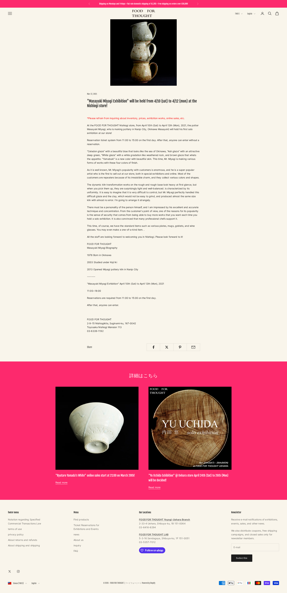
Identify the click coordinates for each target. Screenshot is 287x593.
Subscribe (241, 558)
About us (78, 540)
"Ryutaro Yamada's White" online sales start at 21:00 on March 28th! (95, 475)
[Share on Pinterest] (180, 347)
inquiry (77, 545)
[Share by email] (193, 347)
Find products (81, 519)
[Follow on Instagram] (18, 571)
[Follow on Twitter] (9, 571)
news (76, 534)
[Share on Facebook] (153, 347)
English (249, 14)
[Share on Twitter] (166, 347)
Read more (61, 482)
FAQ (76, 550)
